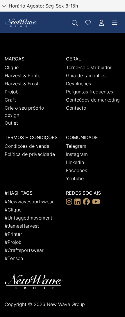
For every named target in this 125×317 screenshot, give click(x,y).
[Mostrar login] (101, 22)
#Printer (13, 234)
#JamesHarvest (22, 226)
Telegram (76, 146)
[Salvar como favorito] (88, 22)
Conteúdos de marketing (93, 100)
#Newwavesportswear (29, 201)
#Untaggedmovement (28, 218)
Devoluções (78, 83)
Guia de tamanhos (86, 75)
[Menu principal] (114, 22)
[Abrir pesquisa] (74, 22)
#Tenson (14, 258)
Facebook (76, 170)
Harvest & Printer (23, 75)
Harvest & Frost (22, 83)
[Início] (21, 22)
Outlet (11, 123)
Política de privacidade (30, 154)
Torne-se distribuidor (89, 67)
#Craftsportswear (24, 250)
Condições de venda (27, 146)
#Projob (13, 242)
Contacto (76, 108)
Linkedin (75, 162)
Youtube (75, 178)
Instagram (77, 154)
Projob (12, 92)
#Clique (13, 210)
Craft (10, 100)
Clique (12, 67)
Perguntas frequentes (89, 92)
